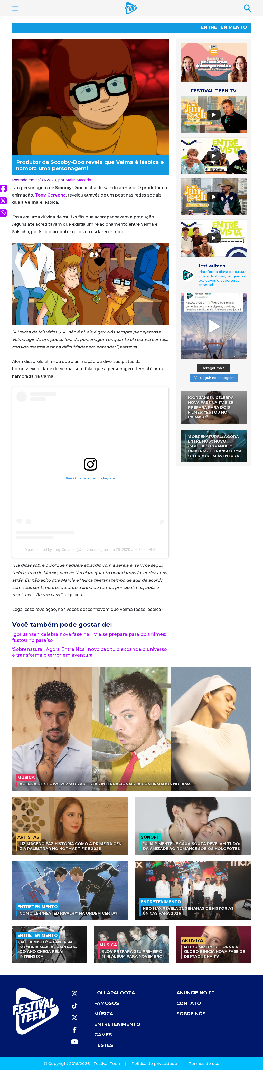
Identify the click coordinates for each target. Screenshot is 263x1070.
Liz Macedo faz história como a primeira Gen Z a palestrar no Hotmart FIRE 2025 (70, 846)
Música (103, 1014)
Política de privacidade (154, 1063)
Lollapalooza (114, 993)
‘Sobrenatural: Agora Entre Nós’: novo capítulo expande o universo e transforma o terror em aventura (89, 652)
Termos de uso (204, 1063)
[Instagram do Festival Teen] (74, 994)
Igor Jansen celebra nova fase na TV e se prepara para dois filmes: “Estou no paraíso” (211, 407)
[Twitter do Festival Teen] (74, 1018)
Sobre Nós (191, 1014)
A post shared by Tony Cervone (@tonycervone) (64, 549)
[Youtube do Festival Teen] (74, 1042)
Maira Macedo (78, 180)
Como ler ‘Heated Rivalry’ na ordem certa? (68, 913)
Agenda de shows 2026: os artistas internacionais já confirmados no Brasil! (108, 784)
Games (103, 1035)
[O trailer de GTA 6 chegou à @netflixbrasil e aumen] (214, 326)
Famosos (106, 1003)
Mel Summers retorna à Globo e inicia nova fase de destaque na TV (214, 952)
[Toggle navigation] (15, 8)
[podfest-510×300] (214, 62)
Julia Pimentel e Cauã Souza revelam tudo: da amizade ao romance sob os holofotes (191, 846)
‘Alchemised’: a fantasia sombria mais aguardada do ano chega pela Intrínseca (48, 949)
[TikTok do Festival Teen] (74, 1006)
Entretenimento (224, 27)
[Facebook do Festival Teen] (74, 1030)
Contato (188, 1003)
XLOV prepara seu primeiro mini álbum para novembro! (133, 954)
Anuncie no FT (195, 993)
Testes (103, 1045)
